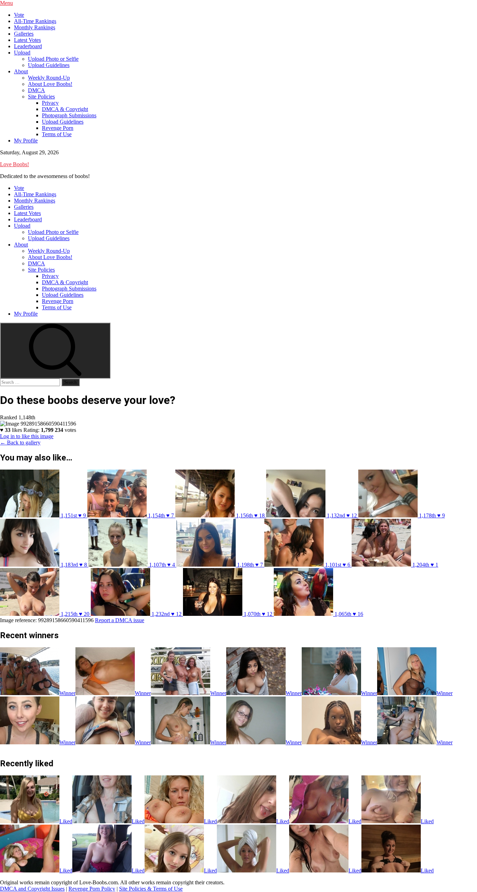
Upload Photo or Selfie (53, 59)
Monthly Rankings (34, 27)
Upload (22, 53)
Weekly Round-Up (49, 78)
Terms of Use (57, 134)
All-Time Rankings (35, 21)
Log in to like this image (26, 436)
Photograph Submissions (69, 115)
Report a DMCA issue (119, 620)
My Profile (26, 140)
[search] (55, 350)
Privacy (50, 103)
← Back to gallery (20, 442)
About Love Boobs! (50, 84)
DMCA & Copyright (65, 109)
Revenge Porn (57, 128)
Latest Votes (27, 40)
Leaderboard (28, 46)
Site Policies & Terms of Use (151, 889)
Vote (19, 15)
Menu (6, 3)
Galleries (24, 34)
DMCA (36, 90)
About (21, 71)
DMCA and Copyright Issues (32, 889)
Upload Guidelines (48, 65)
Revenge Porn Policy (91, 889)
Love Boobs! (14, 164)
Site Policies (41, 96)
